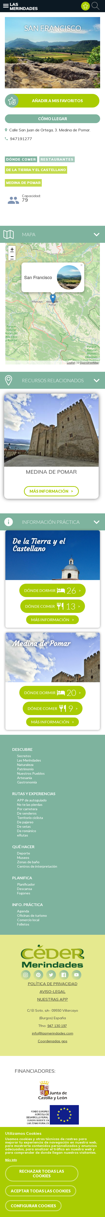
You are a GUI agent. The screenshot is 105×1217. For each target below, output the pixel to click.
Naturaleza (25, 765)
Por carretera (27, 809)
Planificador (26, 884)
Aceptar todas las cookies (41, 1191)
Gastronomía (27, 782)
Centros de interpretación (37, 866)
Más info (11, 1160)
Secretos (24, 756)
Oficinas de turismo (32, 915)
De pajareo (25, 822)
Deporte (23, 853)
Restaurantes (57, 159)
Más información (50, 619)
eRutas (22, 835)
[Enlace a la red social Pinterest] (38, 975)
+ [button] (12, 249)
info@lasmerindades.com (52, 1033)
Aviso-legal (52, 991)
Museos (23, 857)
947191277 (21, 138)
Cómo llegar (52, 118)
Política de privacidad (52, 983)
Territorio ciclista (30, 818)
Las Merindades (24, 6)
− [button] (12, 257)
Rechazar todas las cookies (41, 1173)
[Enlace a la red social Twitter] (51, 975)
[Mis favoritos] (85, 6)
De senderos (27, 813)
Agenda (23, 911)
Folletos (23, 924)
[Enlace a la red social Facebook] (64, 975)
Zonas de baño (28, 862)
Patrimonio (25, 769)
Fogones (23, 893)
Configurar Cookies (33, 1205)
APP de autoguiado (32, 800)
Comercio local (28, 920)
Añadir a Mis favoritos (57, 100)
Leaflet (71, 362)
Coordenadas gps (52, 1041)
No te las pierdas (29, 804)
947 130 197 (57, 1026)
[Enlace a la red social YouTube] (76, 975)
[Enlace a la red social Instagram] (26, 975)
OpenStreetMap (89, 362)
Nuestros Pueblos (31, 773)
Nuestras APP (52, 999)
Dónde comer (21, 159)
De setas (24, 826)
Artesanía (24, 778)
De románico (26, 831)
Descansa (24, 889)
